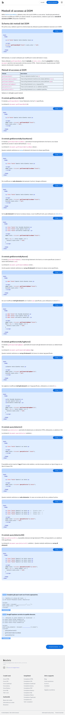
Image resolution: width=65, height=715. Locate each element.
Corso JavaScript (7, 683)
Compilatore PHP (28, 688)
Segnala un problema (49, 690)
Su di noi (46, 683)
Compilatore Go (28, 699)
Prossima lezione (53, 647)
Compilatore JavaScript (29, 683)
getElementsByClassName (13, 633)
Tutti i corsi (6, 692)
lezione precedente (11, 14)
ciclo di (58, 214)
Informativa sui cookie (8, 702)
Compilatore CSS (28, 681)
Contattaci (47, 686)
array (21, 150)
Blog (45, 679)
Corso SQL (5, 690)
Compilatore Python (29, 695)
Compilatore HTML (28, 679)
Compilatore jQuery (29, 686)
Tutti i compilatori (28, 702)
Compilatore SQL (28, 692)
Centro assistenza (48, 681)
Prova (56, 31)
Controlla (6, 610)
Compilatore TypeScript (30, 697)
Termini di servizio (59, 712)
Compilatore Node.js (29, 690)
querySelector (9, 635)
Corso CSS (5, 681)
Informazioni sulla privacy (48, 712)
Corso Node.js (6, 688)
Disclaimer (5, 704)
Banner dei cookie (7, 700)
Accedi (42, 2)
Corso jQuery (6, 686)
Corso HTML (6, 679)
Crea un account (52, 2)
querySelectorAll (11, 630)
